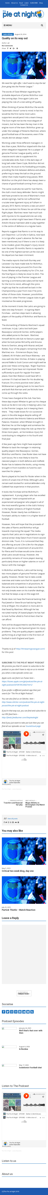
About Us (14, 3)
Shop (41, 3)
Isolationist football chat (30, 1067)
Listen (26, 3)
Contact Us (24, 5)
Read (21, 3)
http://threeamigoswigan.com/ (30, 648)
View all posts (12, 819)
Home (7, 3)
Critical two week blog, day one (18, 871)
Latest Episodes (16, 789)
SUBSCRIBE (34, 3)
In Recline (23, 1049)
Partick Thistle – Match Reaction (18, 910)
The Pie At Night (6, 789)
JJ (8, 43)
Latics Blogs (8, 34)
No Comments (7, 46)
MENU (9, 25)
